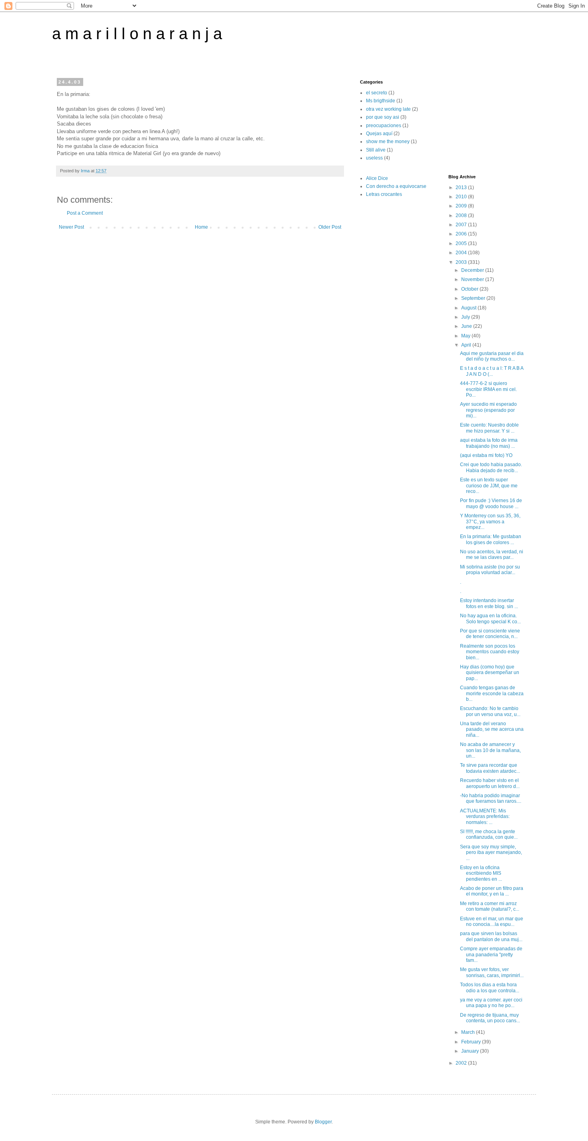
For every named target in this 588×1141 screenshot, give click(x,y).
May (466, 336)
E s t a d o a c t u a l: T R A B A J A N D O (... (491, 371)
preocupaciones (383, 125)
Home (201, 227)
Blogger (323, 1122)
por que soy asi (382, 117)
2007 (462, 224)
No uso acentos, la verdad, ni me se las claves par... (491, 554)
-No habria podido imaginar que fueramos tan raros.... (490, 798)
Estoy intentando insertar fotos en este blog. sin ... (489, 603)
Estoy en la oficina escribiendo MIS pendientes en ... (481, 873)
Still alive (376, 150)
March (468, 1032)
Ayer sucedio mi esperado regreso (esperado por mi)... (488, 410)
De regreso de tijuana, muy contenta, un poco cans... (490, 1017)
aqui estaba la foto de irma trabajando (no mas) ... (489, 443)
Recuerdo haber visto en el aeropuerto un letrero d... (490, 783)
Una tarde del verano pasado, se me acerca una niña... (492, 729)
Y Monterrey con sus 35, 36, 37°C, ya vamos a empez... (490, 521)
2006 (462, 234)
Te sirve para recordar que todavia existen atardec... (490, 768)
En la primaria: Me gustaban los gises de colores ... (490, 539)
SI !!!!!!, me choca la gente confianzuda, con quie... (489, 834)
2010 (462, 196)
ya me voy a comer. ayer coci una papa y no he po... (491, 1002)
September (473, 298)
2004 (462, 252)
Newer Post (71, 227)
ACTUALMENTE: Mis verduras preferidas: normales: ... (485, 816)
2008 (462, 215)
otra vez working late (388, 109)
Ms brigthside (380, 101)
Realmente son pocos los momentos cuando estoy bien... (489, 651)
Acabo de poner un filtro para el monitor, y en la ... (491, 891)
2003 (462, 262)
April (466, 345)
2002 (462, 1063)
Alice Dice (377, 178)
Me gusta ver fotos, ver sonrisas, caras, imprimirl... (492, 972)
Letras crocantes (384, 194)
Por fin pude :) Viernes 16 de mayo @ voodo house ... (491, 503)
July (466, 317)
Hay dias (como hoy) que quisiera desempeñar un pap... (489, 672)
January (470, 1051)
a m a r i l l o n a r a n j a (137, 33)
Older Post (329, 227)
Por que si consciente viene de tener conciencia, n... (490, 633)
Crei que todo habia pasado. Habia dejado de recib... (491, 467)
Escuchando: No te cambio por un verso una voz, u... (490, 711)
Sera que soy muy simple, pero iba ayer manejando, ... (491, 852)
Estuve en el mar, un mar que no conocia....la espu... (491, 921)
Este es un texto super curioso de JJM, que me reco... (489, 485)
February (471, 1042)
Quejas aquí (379, 133)
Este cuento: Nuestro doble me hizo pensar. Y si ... (489, 427)
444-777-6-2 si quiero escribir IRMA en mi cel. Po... (488, 389)
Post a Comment (85, 213)
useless (374, 158)
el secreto (376, 93)
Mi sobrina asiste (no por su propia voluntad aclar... (490, 569)
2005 (462, 243)
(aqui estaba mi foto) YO (486, 455)
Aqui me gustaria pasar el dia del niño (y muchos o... (492, 356)
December (473, 270)
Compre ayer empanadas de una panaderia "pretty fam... (491, 954)
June (467, 326)
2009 (462, 206)
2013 (462, 187)
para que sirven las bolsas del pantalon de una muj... (491, 936)
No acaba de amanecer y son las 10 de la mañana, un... (490, 750)
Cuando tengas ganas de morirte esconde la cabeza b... (492, 693)
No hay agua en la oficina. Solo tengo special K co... (490, 618)
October (470, 289)
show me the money (388, 141)
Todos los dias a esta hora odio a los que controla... (489, 987)
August (469, 308)
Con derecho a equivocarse (396, 186)
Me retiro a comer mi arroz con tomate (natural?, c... (489, 906)
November (473, 279)
